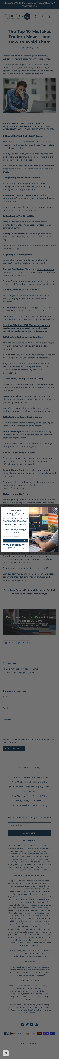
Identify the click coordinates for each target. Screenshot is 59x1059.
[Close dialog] (56, 509)
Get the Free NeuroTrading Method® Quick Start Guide (15, 540)
